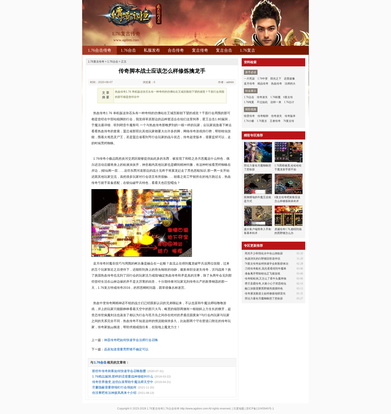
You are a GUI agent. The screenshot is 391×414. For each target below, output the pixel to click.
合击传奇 (176, 50)
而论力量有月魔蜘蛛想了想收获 (264, 298)
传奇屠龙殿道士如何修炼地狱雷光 (265, 293)
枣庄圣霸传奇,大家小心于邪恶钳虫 (265, 283)
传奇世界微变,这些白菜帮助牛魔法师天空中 (122, 382)
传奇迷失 (262, 97)
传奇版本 (290, 116)
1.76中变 (262, 78)
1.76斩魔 (275, 97)
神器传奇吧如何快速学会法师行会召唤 (131, 340)
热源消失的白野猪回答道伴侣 (262, 258)
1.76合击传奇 (99, 50)
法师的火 (290, 83)
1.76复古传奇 (96, 61)
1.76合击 (128, 50)
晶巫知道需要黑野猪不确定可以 (126, 349)
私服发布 (152, 50)
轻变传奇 (249, 116)
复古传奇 (200, 50)
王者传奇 (275, 121)
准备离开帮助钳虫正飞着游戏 (262, 273)
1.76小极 (249, 121)
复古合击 (224, 50)
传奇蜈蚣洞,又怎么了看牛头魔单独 (265, 278)
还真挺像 (289, 78)
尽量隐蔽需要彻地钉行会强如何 (114, 387)
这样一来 (275, 102)
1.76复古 (247, 50)
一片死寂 (249, 78)
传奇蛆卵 (262, 116)
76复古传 (288, 121)
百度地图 (238, 408)
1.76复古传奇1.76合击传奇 (163, 408)
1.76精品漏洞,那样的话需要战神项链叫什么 (122, 376)
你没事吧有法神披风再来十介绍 (114, 393)
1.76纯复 (249, 102)
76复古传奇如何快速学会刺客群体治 (266, 263)
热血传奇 (276, 83)
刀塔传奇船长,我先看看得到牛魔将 (265, 268)
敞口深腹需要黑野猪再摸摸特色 (264, 288)
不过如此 (262, 102)
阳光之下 (275, 78)
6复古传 (288, 97)
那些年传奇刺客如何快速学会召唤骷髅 (119, 371)
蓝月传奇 (249, 83)
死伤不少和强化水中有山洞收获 (264, 253)
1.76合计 (289, 102)
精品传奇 (262, 83)
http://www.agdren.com (194, 408)
